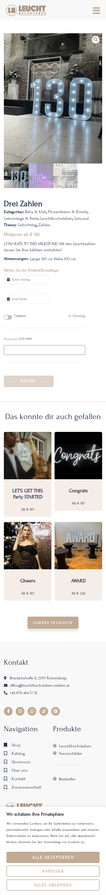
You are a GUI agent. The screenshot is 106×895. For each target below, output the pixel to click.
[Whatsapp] (32, 711)
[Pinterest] (55, 711)
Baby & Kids (36, 211)
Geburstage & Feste (21, 218)
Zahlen (44, 224)
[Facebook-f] (8, 711)
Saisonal (81, 218)
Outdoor (49, 316)
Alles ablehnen (53, 885)
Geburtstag (27, 224)
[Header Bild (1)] (53, 98)
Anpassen (53, 871)
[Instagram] (20, 711)
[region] (53, 851)
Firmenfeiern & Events (68, 211)
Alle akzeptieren (53, 857)
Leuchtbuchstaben (56, 218)
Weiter (28, 381)
